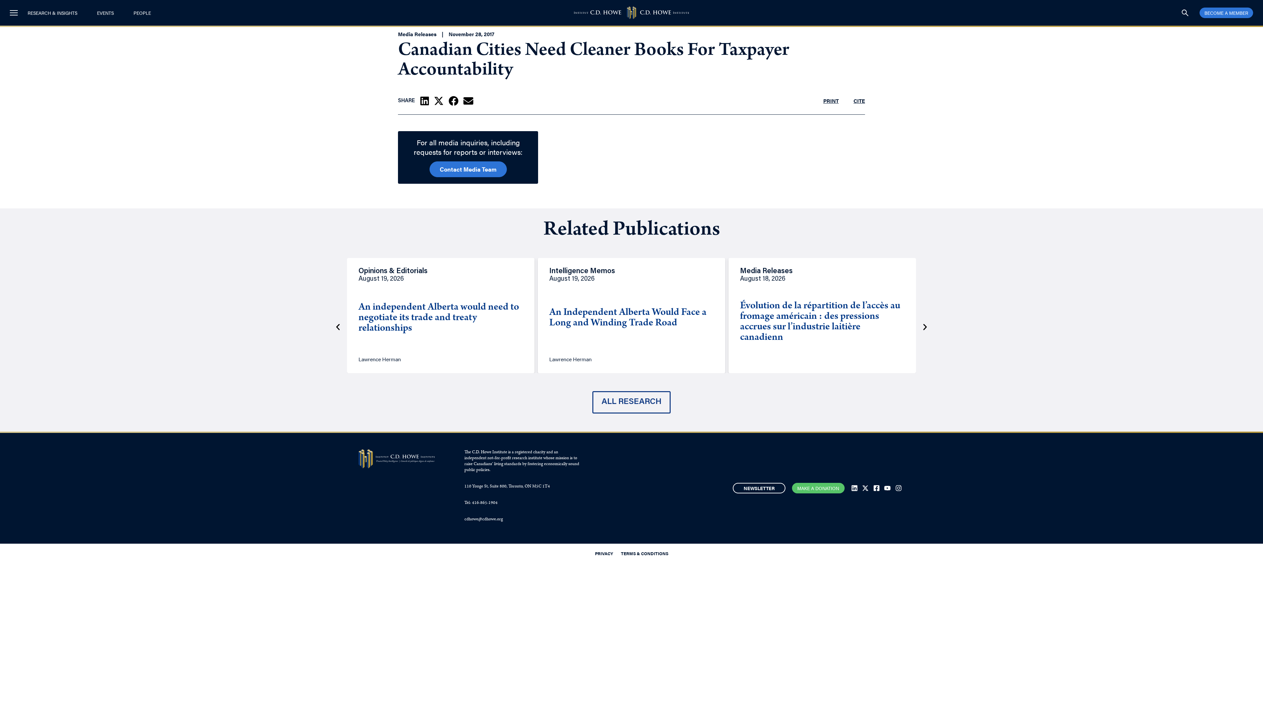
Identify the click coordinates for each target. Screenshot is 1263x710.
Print (831, 101)
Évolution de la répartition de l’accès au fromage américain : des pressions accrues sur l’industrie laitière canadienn (820, 322)
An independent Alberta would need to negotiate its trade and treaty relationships (439, 318)
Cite (859, 101)
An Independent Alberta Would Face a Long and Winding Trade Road (627, 318)
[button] (424, 101)
